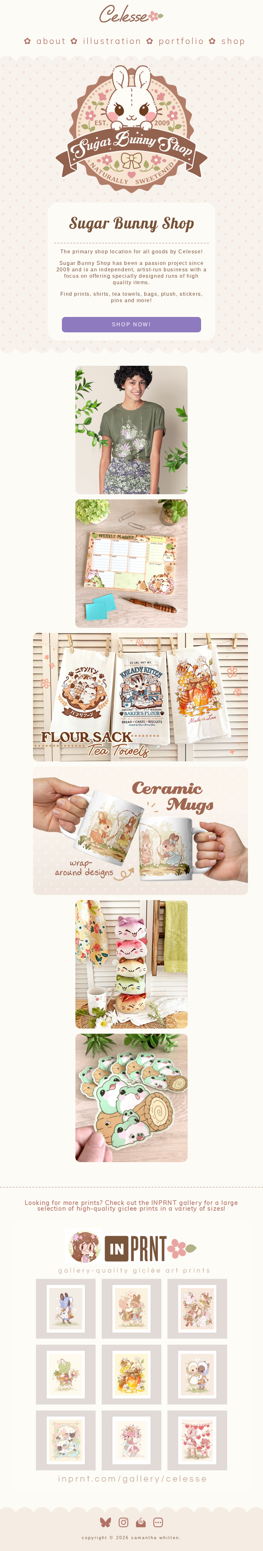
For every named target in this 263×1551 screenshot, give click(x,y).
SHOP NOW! (131, 324)
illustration (112, 40)
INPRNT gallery (176, 1202)
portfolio (182, 40)
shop (233, 40)
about (51, 40)
